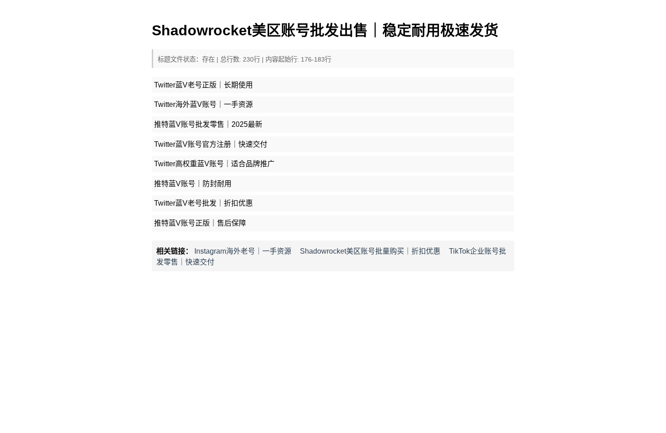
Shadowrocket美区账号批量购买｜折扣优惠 (370, 251)
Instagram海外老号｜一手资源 (242, 251)
